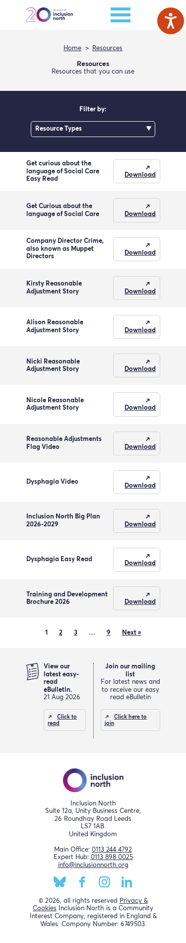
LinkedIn (126, 881)
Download (140, 175)
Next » (131, 633)
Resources (107, 48)
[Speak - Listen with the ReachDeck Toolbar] (170, 20)
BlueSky (59, 881)
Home (72, 48)
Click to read (62, 720)
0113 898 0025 (112, 857)
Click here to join (126, 720)
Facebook (82, 881)
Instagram (104, 881)
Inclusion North (49, 14)
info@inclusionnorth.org (93, 865)
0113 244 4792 (112, 850)
